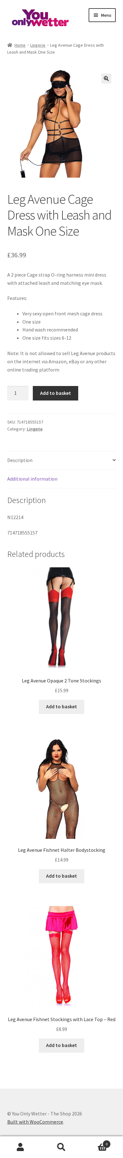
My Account (20, 1147)
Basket (95, 1141)
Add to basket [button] (61, 706)
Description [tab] (19, 460)
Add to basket (55, 393)
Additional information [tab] (32, 479)
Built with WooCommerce (35, 1122)
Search (61, 1147)
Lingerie (37, 45)
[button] (106, 78)
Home (20, 45)
